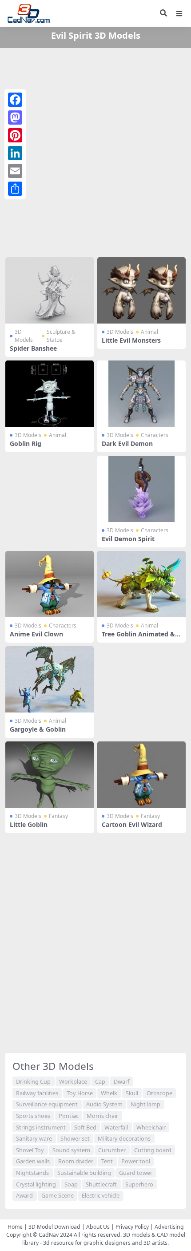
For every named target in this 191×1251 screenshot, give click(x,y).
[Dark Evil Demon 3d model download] (141, 393)
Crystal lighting (36, 1184)
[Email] (15, 171)
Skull (132, 1093)
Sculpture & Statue (61, 336)
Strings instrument (41, 1127)
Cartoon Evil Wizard (132, 824)
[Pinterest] (15, 135)
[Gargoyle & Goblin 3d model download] (49, 679)
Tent (107, 1161)
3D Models (24, 336)
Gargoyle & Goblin (38, 729)
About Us (98, 1227)
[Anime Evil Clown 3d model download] (49, 584)
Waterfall (116, 1127)
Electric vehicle (100, 1195)
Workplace (73, 1081)
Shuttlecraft (101, 1184)
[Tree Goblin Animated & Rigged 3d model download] (141, 584)
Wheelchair (151, 1127)
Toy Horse (80, 1093)
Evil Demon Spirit (128, 538)
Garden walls (33, 1161)
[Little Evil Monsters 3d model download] (141, 290)
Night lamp (145, 1104)
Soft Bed (85, 1127)
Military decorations (124, 1138)
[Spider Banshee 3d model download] (49, 290)
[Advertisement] (95, 151)
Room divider (75, 1161)
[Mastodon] (15, 117)
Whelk (109, 1093)
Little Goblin (29, 824)
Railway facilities (37, 1093)
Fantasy (58, 816)
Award (24, 1195)
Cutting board (152, 1150)
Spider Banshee (33, 348)
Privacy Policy (132, 1227)
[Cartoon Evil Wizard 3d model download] (141, 774)
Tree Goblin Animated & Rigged (141, 638)
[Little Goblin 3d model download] (49, 774)
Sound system (71, 1150)
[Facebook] (15, 100)
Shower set (75, 1138)
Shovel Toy (30, 1150)
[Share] (15, 189)
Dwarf (121, 1081)
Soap (71, 1184)
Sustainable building (84, 1173)
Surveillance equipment (47, 1104)
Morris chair (102, 1116)
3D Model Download (54, 1227)
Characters (154, 435)
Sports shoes (33, 1116)
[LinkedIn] (15, 153)
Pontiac (69, 1116)
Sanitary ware (34, 1138)
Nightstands (32, 1173)
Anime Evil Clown (36, 634)
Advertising (169, 1227)
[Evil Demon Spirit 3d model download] (141, 489)
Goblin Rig (25, 443)
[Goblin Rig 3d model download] (49, 393)
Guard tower (135, 1173)
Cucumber (112, 1150)
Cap (100, 1081)
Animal (149, 332)
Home (15, 1227)
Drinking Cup (33, 1081)
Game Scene (57, 1195)
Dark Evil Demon (127, 443)
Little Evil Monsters (131, 340)
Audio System (104, 1104)
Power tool (135, 1161)
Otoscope (159, 1093)
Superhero (139, 1184)
